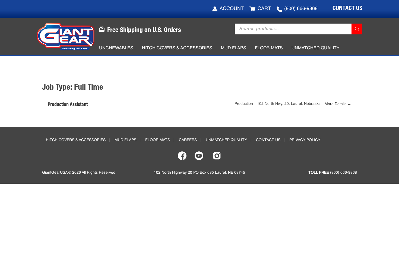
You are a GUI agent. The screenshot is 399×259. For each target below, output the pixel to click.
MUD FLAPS (125, 140)
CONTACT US (347, 7)
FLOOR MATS (157, 140)
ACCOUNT (232, 8)
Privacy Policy (304, 140)
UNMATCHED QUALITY (226, 140)
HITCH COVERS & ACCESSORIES (76, 140)
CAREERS (188, 140)
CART (264, 8)
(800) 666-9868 (301, 8)
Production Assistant (68, 104)
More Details (336, 104)
